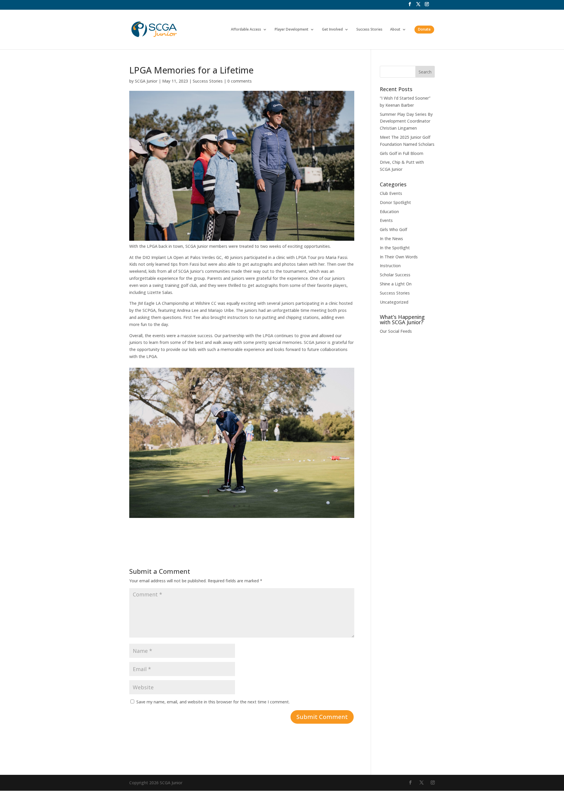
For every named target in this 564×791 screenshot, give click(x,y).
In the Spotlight (395, 247)
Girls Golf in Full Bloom (401, 153)
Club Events (391, 193)
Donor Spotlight (395, 202)
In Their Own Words (399, 257)
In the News (391, 238)
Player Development (291, 29)
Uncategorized (394, 302)
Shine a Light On (396, 284)
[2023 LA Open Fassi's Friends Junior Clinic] (241, 518)
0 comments (239, 81)
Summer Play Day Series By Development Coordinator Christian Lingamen (406, 121)
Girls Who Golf (393, 229)
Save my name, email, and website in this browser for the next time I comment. (213, 702)
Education (389, 211)
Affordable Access (246, 29)
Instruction (390, 265)
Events (386, 220)
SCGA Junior (146, 81)
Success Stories (369, 29)
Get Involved (332, 29)
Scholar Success (395, 274)
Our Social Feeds (396, 331)
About (395, 29)
